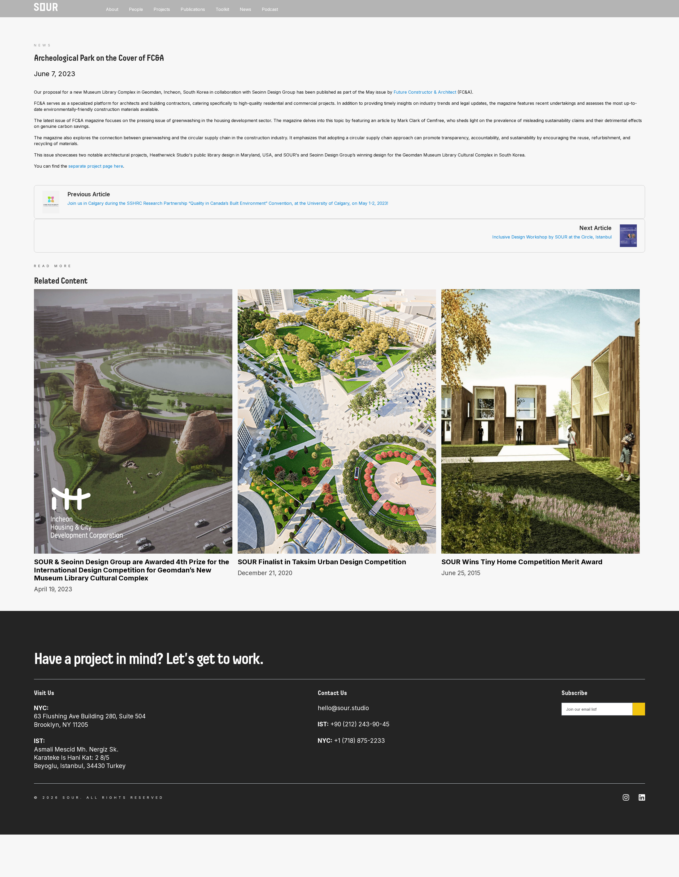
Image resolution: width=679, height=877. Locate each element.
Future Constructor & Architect (425, 92)
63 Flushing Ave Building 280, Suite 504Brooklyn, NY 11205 (90, 716)
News (245, 9)
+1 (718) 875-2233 (351, 740)
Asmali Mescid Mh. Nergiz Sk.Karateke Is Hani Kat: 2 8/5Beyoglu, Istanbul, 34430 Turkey (80, 753)
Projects (162, 9)
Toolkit (222, 9)
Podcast (270, 9)
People (136, 9)
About (112, 9)
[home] (46, 7)
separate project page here (95, 166)
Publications (193, 9)
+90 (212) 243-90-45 (353, 724)
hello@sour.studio (343, 707)
